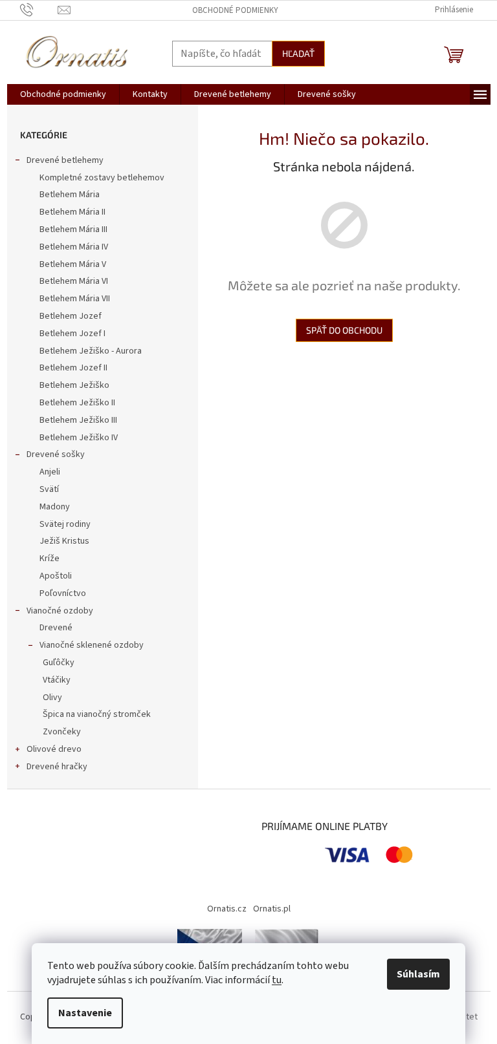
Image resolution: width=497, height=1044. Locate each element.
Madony (54, 506)
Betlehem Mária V (72, 264)
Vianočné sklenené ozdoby (91, 645)
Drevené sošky (56, 454)
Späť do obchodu (344, 330)
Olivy (52, 697)
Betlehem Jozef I (72, 333)
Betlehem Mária (69, 194)
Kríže (49, 558)
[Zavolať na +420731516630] (39, 10)
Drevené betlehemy (65, 160)
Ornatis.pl (272, 908)
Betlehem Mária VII (74, 298)
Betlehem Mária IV (73, 246)
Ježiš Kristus (64, 541)
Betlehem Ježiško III (78, 420)
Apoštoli (55, 576)
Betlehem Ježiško (74, 385)
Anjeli (49, 471)
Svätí (49, 489)
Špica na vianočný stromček (97, 714)
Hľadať (298, 53)
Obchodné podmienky (235, 10)
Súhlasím (418, 974)
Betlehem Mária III (73, 229)
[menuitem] (63, 94)
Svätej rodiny (65, 524)
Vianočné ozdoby (60, 610)
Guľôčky (58, 662)
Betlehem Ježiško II (77, 402)
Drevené (55, 627)
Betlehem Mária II (72, 212)
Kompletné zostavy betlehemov (101, 177)
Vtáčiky (57, 680)
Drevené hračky (57, 766)
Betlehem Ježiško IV (78, 437)
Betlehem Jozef (70, 316)
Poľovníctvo (62, 593)
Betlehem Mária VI (73, 281)
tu (277, 980)
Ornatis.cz (227, 908)
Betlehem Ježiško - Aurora (90, 351)
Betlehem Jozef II (73, 367)
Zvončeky (62, 731)
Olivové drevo (54, 749)
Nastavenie (85, 1013)
